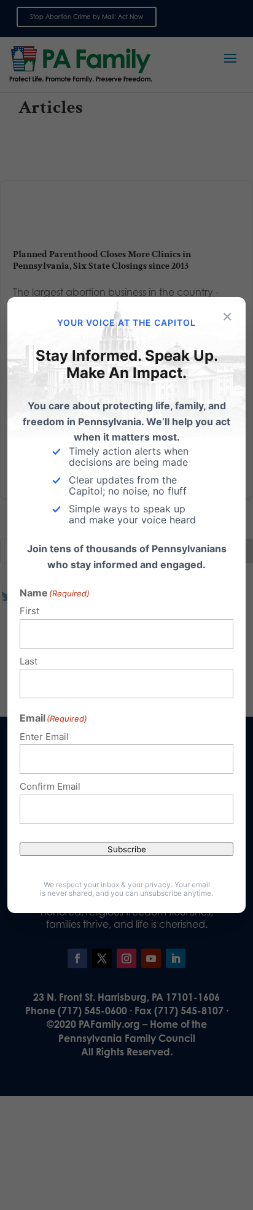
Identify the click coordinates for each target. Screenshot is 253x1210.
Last (28, 661)
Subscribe (126, 849)
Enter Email (44, 736)
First (29, 611)
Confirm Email (50, 786)
